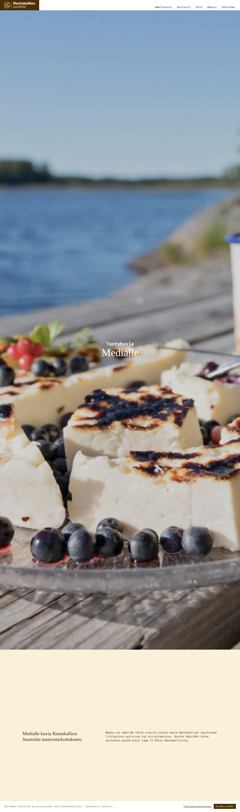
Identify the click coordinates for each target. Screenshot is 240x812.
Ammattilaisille (163, 7)
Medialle (211, 7)
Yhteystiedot (228, 7)
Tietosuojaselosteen (197, 806)
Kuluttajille (184, 7)
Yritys (199, 7)
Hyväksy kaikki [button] (225, 806)
